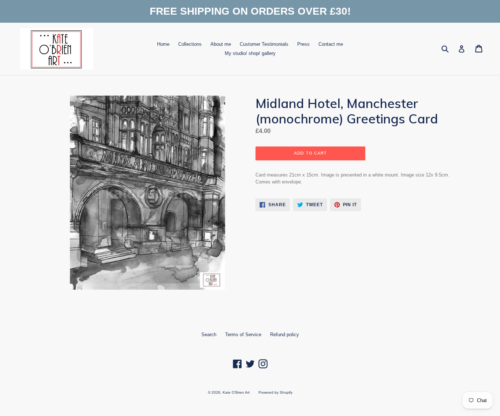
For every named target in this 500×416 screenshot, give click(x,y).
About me (220, 44)
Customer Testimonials (264, 44)
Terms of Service (243, 334)
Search (208, 334)
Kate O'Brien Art (236, 392)
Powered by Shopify (275, 392)
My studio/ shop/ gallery (250, 53)
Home (163, 44)
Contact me (330, 44)
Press (303, 44)
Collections (190, 44)
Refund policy (284, 334)
